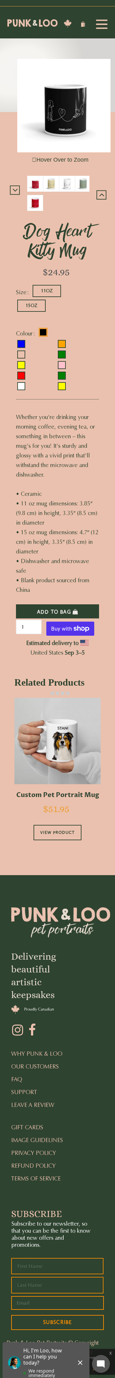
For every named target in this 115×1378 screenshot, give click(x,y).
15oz (31, 305)
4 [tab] (62, 693)
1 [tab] (47, 693)
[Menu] (101, 24)
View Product (57, 832)
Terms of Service (36, 1178)
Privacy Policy (33, 1152)
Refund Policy (33, 1165)
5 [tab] (67, 693)
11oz (47, 291)
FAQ (16, 1079)
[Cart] (84, 25)
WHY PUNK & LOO (36, 1053)
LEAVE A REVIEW (32, 1104)
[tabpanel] (57, 778)
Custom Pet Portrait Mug (57, 795)
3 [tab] (57, 693)
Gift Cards (27, 1127)
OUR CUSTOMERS (35, 1066)
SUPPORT (24, 1092)
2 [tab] (52, 693)
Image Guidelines (37, 1140)
